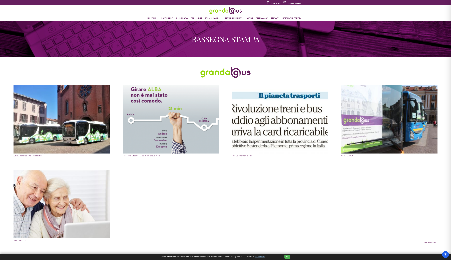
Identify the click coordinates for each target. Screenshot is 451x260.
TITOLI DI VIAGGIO (212, 18)
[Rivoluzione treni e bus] (280, 119)
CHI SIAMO (151, 18)
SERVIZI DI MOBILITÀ (233, 18)
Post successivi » (430, 243)
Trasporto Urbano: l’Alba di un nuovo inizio (141, 155)
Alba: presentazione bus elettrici (28, 155)
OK (287, 257)
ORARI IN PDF (167, 18)
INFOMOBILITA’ (182, 18)
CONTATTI (275, 18)
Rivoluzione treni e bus (242, 155)
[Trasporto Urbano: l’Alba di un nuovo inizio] (171, 119)
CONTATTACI (276, 3)
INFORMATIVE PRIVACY (291, 18)
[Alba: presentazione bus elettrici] (62, 119)
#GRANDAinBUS (348, 155)
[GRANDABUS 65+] (62, 204)
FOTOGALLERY (262, 18)
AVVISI (250, 18)
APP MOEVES (196, 18)
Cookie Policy (260, 257)
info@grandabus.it (294, 3)
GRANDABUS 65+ (21, 240)
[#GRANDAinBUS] (389, 119)
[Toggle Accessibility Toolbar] (445, 254)
